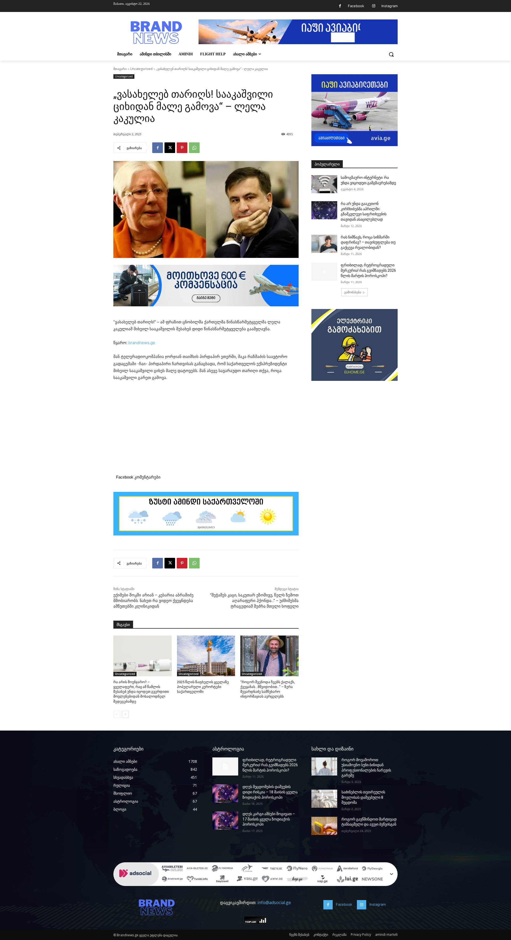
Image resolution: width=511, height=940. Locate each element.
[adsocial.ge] (136, 883)
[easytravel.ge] (222, 880)
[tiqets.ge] (272, 869)
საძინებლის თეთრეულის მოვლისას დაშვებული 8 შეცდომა (363, 797)
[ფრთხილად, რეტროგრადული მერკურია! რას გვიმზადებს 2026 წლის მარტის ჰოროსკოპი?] (324, 272)
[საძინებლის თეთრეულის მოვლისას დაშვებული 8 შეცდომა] (324, 799)
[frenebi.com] (247, 869)
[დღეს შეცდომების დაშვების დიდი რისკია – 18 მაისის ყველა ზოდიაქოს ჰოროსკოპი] (225, 793)
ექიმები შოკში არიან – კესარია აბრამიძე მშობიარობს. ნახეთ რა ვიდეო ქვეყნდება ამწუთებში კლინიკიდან (153, 601)
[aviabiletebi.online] (172, 869)
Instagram (389, 6)
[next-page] (125, 714)
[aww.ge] (272, 880)
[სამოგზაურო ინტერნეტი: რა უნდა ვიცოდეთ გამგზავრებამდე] (324, 184)
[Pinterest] (182, 147)
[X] (169, 147)
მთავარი (120, 69)
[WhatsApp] (194, 147)
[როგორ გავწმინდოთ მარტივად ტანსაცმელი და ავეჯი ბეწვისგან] (324, 826)
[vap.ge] (322, 880)
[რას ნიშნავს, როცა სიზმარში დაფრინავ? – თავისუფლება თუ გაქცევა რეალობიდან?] (324, 244)
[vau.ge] (247, 880)
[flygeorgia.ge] (222, 869)
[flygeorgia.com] (372, 869)
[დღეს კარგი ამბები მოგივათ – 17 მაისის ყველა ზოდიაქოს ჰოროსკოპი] (225, 820)
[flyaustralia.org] (322, 869)
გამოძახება (352, 292)
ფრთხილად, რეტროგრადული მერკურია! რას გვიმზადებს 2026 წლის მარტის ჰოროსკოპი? (368, 270)
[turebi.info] (197, 880)
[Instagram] (373, 6)
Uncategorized (141, 69)
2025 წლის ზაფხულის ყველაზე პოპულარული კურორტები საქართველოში (203, 687)
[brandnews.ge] (156, 32)
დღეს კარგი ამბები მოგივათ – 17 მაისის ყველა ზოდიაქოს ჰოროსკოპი (268, 819)
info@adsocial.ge (274, 902)
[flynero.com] (297, 869)
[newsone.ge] (372, 880)
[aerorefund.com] (347, 869)
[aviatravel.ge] (172, 880)
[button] (391, 54)
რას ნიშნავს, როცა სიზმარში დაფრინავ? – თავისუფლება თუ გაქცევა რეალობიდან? (368, 242)
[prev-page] (116, 714)
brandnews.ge (141, 342)
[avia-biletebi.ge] (197, 869)
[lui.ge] (347, 880)
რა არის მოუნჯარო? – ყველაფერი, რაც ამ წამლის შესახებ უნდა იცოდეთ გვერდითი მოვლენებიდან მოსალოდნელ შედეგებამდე (141, 691)
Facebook (356, 6)
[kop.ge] (297, 880)
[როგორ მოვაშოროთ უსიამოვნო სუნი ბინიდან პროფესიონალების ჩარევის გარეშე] (324, 766)
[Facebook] (340, 6)
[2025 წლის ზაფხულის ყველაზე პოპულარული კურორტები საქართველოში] (206, 656)
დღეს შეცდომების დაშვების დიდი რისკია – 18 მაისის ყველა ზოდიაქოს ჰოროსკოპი (270, 792)
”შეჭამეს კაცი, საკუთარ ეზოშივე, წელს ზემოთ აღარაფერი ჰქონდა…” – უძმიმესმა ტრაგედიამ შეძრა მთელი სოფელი (254, 601)
